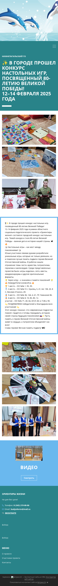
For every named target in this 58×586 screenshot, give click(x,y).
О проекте (7, 553)
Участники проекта (11, 558)
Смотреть (29, 478)
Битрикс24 (41, 582)
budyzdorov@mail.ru (20, 509)
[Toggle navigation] (54, 46)
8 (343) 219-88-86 (21, 505)
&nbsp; (5, 525)
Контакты (6, 562)
